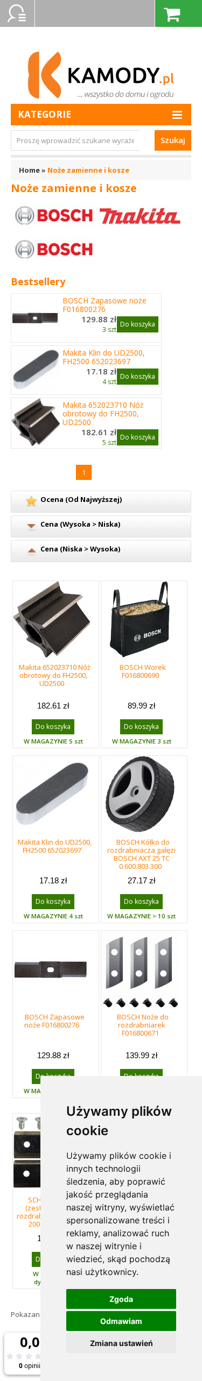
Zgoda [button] (121, 1299)
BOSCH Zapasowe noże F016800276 (104, 305)
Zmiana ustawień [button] (121, 1343)
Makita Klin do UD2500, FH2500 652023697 (103, 357)
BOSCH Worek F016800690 (143, 671)
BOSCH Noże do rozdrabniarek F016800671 (143, 1025)
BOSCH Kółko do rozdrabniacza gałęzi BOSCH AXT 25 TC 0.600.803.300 (141, 854)
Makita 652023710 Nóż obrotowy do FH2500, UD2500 (103, 414)
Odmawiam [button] (121, 1321)
